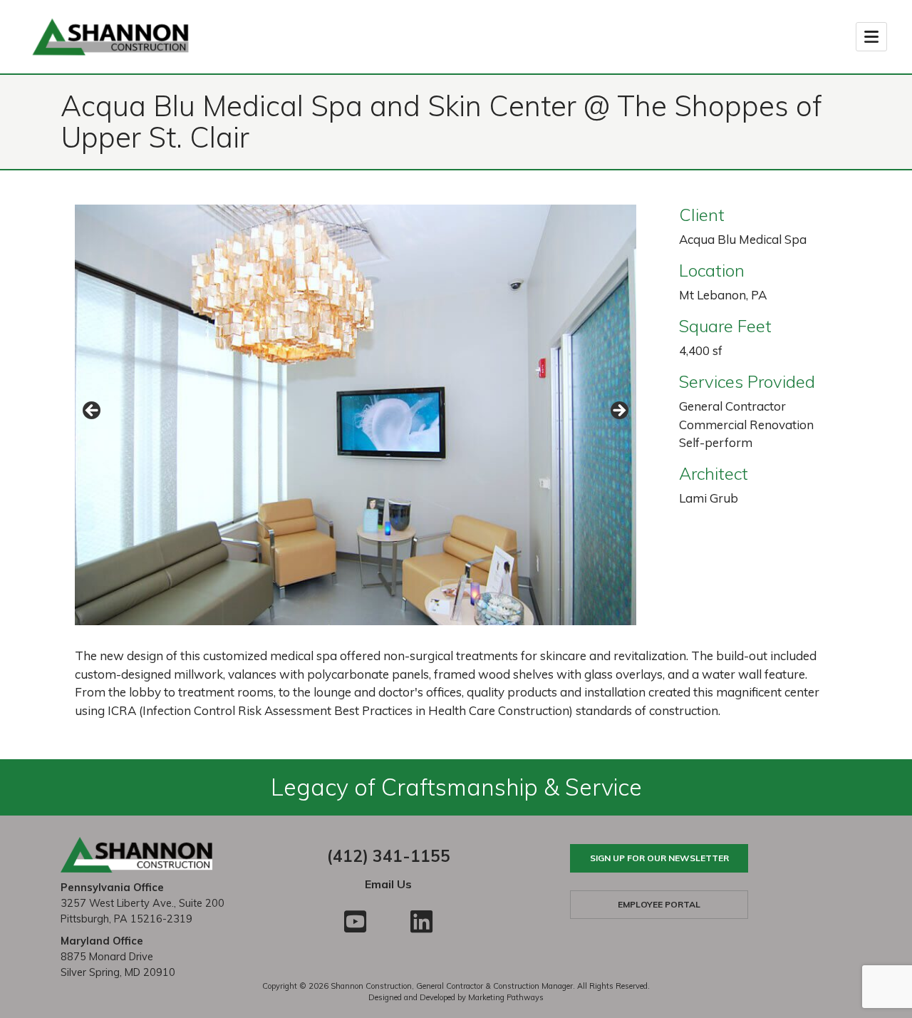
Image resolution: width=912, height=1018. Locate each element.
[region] (355, 415)
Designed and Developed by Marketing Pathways (456, 997)
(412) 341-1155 (388, 855)
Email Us (388, 884)
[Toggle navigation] (871, 36)
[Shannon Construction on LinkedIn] (421, 921)
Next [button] (618, 411)
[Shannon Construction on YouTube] (355, 921)
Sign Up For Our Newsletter (659, 858)
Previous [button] (92, 411)
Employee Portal (659, 904)
